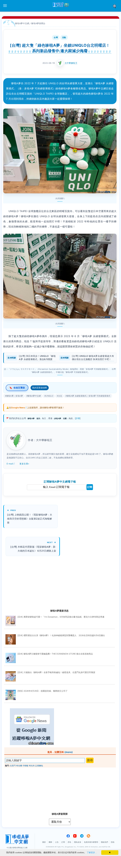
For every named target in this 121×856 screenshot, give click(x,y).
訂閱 (89, 487)
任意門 (13, 765)
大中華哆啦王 (71, 63)
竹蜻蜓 (25, 765)
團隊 (50, 842)
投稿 (112, 842)
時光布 (32, 765)
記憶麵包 (39, 765)
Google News (18, 407)
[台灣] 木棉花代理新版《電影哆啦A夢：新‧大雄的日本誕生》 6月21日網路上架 (33, 548)
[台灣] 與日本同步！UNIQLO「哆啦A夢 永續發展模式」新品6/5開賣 (37, 358)
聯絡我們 (104, 842)
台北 (60, 396)
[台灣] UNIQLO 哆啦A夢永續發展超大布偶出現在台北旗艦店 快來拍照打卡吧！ (93, 358)
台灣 (56, 37)
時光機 (19, 765)
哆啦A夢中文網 (22, 23)
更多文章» (24, 463)
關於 (44, 842)
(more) (68, 752)
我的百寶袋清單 (39, 387)
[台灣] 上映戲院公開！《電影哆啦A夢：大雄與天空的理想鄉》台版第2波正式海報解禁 (29, 518)
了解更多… (92, 852)
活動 (64, 37)
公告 (57, 842)
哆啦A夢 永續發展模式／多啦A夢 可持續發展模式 (88, 396)
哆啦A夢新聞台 (38, 23)
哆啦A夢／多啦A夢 (14, 396)
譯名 (69, 842)
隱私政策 (77, 842)
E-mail (10, 463)
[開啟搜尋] (115, 6)
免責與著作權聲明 (91, 842)
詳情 (78, 418)
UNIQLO (49, 396)
